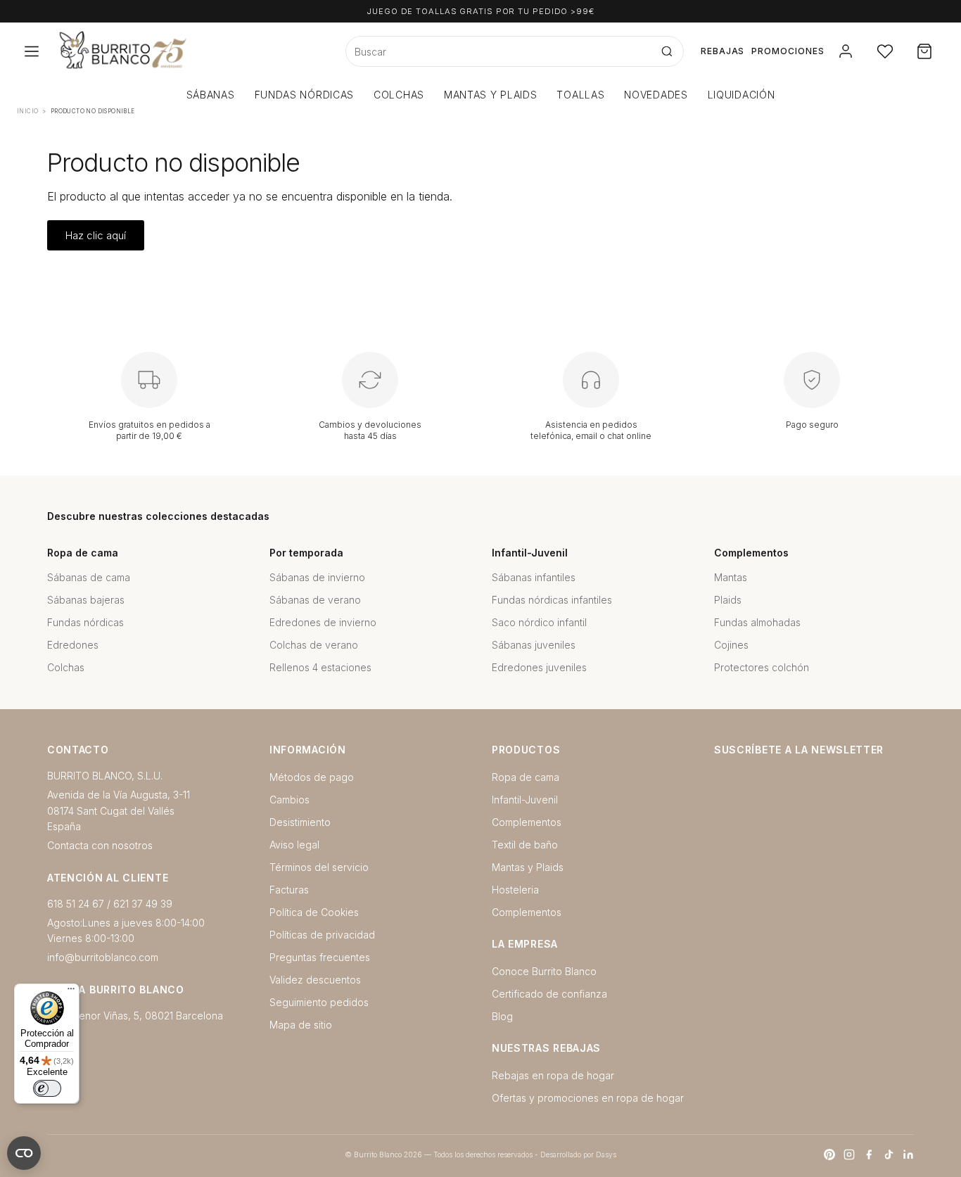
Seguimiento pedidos (319, 1002)
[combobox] (498, 51)
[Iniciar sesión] (846, 51)
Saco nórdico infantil (539, 622)
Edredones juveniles (539, 667)
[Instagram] (849, 1154)
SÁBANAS (210, 95)
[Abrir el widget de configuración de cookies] (24, 1153)
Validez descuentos (315, 980)
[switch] (47, 1088)
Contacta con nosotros (100, 845)
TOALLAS (580, 95)
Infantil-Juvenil (525, 800)
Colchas (65, 667)
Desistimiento (300, 822)
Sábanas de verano (315, 600)
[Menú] (71, 992)
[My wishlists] (885, 51)
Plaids (728, 600)
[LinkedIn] (908, 1154)
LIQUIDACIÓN (741, 95)
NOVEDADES (655, 95)
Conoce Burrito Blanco (544, 971)
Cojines (731, 645)
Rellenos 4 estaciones (320, 667)
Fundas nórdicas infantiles (552, 600)
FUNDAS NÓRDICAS (305, 95)
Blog (502, 1016)
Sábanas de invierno (317, 577)
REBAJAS (723, 51)
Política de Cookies (314, 912)
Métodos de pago (311, 777)
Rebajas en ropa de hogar (553, 1075)
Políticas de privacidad (322, 935)
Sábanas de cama (88, 577)
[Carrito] (924, 51)
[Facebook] (868, 1154)
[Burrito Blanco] (192, 51)
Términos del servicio (319, 867)
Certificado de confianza (549, 994)
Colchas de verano (313, 645)
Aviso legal (294, 845)
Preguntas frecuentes (319, 957)
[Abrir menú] (32, 51)
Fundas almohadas (757, 622)
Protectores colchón (761, 667)
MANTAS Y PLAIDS (490, 95)
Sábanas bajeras (86, 600)
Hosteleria (515, 890)
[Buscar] (667, 51)
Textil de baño (525, 845)
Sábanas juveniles (533, 645)
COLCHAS (399, 95)
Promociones (788, 51)
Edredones (72, 645)
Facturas (289, 890)
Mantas (730, 577)
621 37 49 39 (142, 904)
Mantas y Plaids (528, 867)
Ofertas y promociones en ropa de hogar (588, 1098)
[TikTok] (888, 1154)
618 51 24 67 (75, 904)
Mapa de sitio (300, 1025)
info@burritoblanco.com (102, 957)
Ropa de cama (525, 777)
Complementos (526, 822)
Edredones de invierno (322, 622)
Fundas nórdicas (85, 622)
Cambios (289, 800)
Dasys (606, 1154)
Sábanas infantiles (533, 577)
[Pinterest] (829, 1154)
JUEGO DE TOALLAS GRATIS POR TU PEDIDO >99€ (480, 11)
